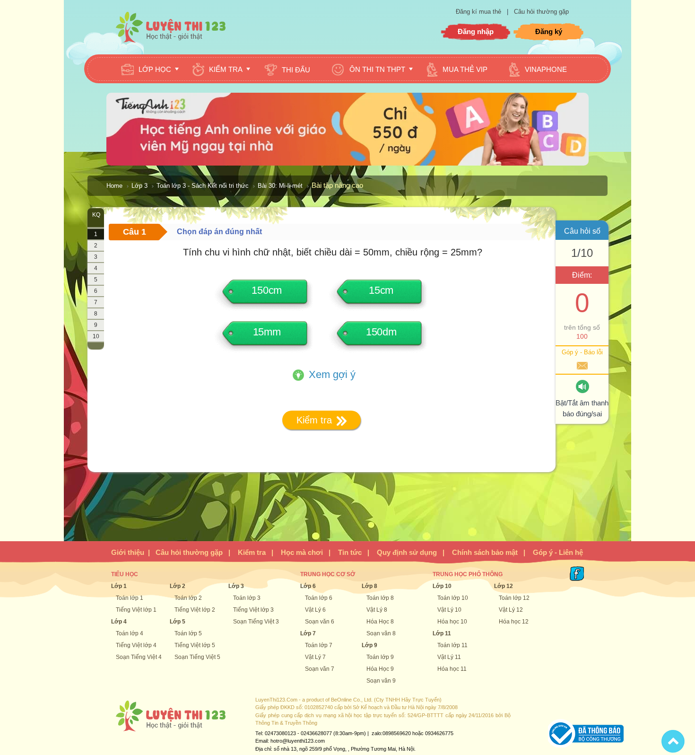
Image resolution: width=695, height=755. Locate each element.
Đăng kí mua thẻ (479, 11)
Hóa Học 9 (380, 669)
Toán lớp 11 (452, 645)
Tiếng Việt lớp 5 (194, 645)
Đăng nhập (476, 31)
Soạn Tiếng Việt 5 (197, 657)
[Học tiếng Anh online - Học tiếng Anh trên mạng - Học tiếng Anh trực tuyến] (347, 163)
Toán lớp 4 (129, 633)
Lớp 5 (177, 621)
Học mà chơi (302, 552)
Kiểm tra (252, 552)
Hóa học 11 (452, 669)
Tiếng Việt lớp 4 (136, 645)
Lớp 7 (308, 633)
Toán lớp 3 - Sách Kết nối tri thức (202, 185)
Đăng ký (548, 31)
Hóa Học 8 (380, 621)
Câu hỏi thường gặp (541, 11)
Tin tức (350, 552)
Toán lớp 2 (188, 598)
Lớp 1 (119, 586)
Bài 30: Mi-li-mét (280, 185)
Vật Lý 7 (315, 657)
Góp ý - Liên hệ (558, 552)
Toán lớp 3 (247, 598)
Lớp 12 (503, 586)
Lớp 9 (369, 645)
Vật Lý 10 (449, 609)
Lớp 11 (442, 633)
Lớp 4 (119, 621)
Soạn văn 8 (381, 633)
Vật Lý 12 (511, 609)
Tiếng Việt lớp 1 (136, 609)
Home (114, 185)
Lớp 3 (139, 185)
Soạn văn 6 (319, 621)
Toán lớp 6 (318, 598)
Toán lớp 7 (318, 645)
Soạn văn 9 (381, 680)
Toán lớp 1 (129, 598)
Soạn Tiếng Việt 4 (139, 657)
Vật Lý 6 (315, 609)
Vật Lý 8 (376, 609)
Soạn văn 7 (319, 669)
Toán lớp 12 (514, 598)
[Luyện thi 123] (170, 26)
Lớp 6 (308, 586)
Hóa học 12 (514, 621)
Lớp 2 (177, 586)
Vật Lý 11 (449, 657)
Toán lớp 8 (380, 598)
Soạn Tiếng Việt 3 (256, 621)
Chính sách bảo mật (485, 552)
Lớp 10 (442, 586)
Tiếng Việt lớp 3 (253, 609)
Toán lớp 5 (188, 633)
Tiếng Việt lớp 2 (194, 609)
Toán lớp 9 (380, 657)
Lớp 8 (369, 586)
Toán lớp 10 (452, 598)
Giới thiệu (127, 552)
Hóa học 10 (452, 621)
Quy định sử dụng (407, 552)
